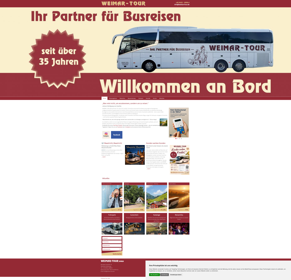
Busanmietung (131, 98)
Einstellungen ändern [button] (175, 274)
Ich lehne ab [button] (164, 274)
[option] (145, 52)
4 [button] (181, 138)
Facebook (119, 127)
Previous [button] (166, 123)
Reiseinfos (122, 98)
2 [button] (177, 138)
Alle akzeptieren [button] (154, 274)
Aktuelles (161, 98)
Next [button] (190, 123)
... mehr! (104, 157)
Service (155, 98)
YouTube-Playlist (118, 125)
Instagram (128, 127)
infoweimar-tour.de (181, 4)
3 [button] (179, 138)
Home (104, 98)
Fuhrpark (140, 98)
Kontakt (148, 98)
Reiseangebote (113, 98)
